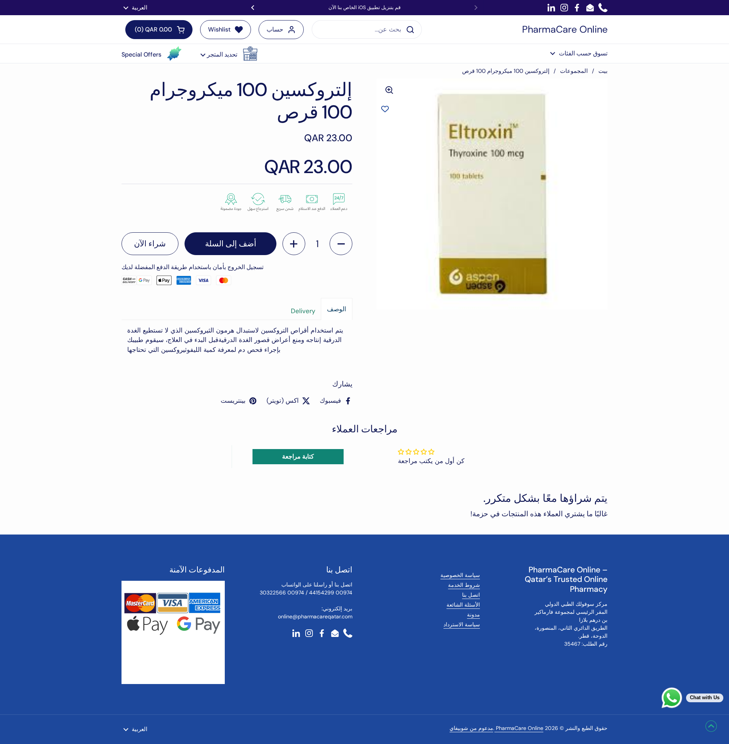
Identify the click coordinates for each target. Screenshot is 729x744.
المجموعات (574, 71)
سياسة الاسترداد (461, 624)
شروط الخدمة (464, 585)
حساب (275, 29)
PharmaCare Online (565, 30)
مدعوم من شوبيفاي (471, 728)
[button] (228, 53)
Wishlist (219, 29)
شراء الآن (150, 243)
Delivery (303, 311)
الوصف (336, 309)
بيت (603, 71)
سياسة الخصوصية (460, 575)
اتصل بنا (471, 594)
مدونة (473, 614)
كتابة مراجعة (298, 456)
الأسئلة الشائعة (463, 604)
